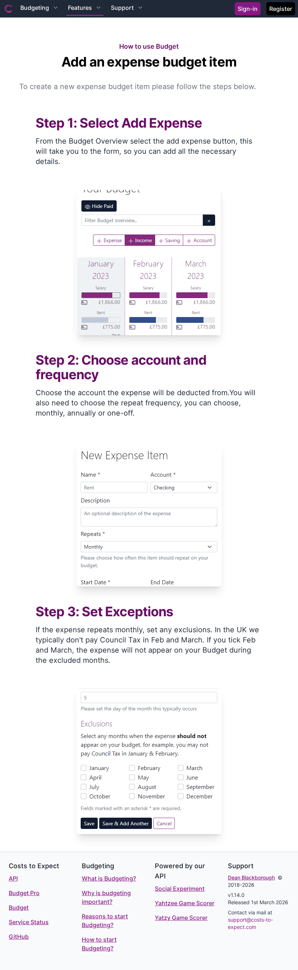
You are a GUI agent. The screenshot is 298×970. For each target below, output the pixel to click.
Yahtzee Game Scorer (184, 903)
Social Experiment (180, 888)
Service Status (29, 922)
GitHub (19, 936)
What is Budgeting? (109, 878)
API (13, 878)
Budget (19, 907)
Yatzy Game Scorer (181, 917)
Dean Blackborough (251, 877)
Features (80, 7)
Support (122, 7)
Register (280, 8)
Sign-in (248, 8)
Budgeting (34, 7)
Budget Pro (24, 893)
